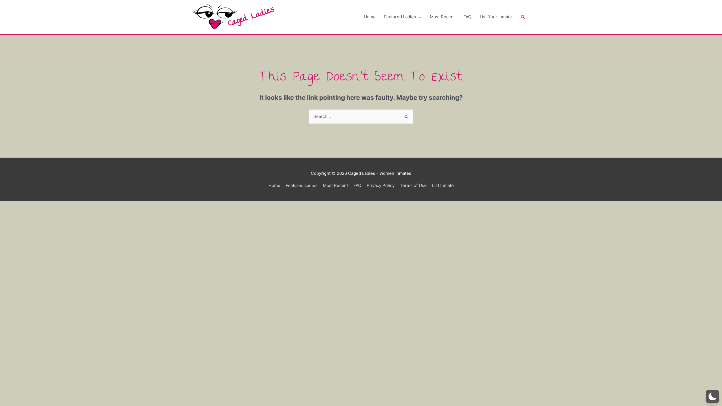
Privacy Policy (381, 185)
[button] (523, 17)
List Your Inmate (496, 16)
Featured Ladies (400, 16)
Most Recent (442, 16)
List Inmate (443, 185)
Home (370, 16)
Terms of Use (413, 185)
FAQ (467, 16)
